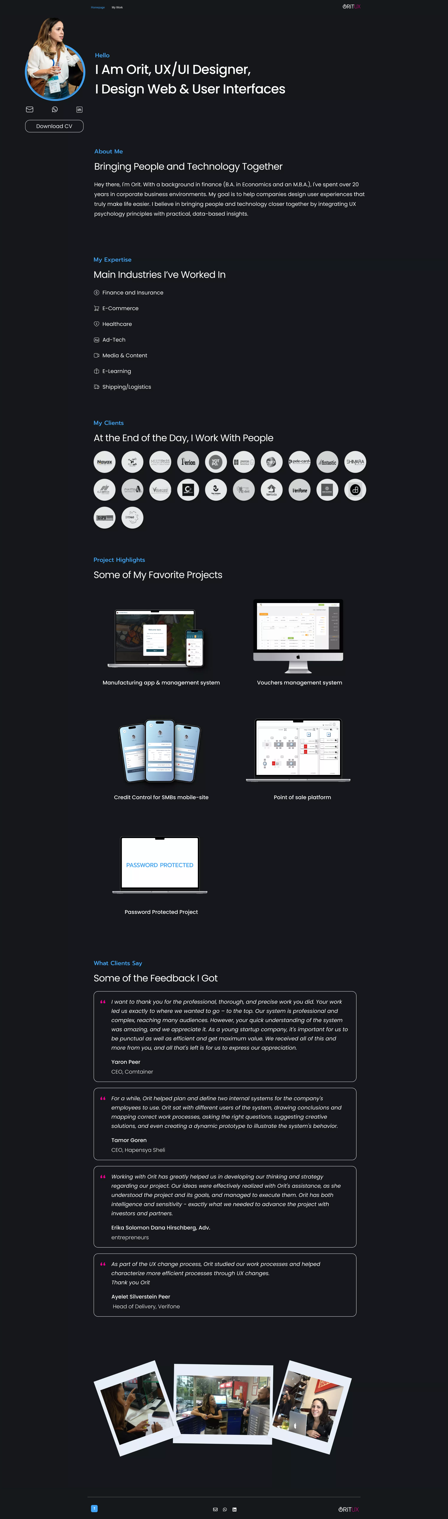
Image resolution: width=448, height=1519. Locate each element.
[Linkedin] (234, 1509)
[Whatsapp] (224, 1509)
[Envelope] (215, 1509)
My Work (117, 7)
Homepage (98, 7)
